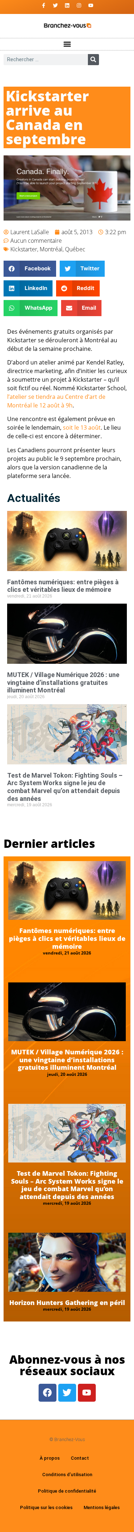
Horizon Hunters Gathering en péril (67, 1302)
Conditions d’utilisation (67, 1474)
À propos (50, 1458)
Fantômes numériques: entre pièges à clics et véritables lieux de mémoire (63, 586)
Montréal (51, 249)
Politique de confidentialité (67, 1491)
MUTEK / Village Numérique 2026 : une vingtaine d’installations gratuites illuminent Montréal (63, 682)
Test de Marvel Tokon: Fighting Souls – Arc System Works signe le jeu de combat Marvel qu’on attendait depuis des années (65, 787)
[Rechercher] (93, 59)
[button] (67, 44)
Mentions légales (102, 1507)
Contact (80, 1458)
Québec (75, 249)
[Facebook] (47, 1393)
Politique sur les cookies (46, 1507)
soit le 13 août (82, 427)
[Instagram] (79, 5)
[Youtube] (91, 5)
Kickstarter (23, 249)
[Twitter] (55, 5)
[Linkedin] (67, 5)
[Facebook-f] (44, 5)
